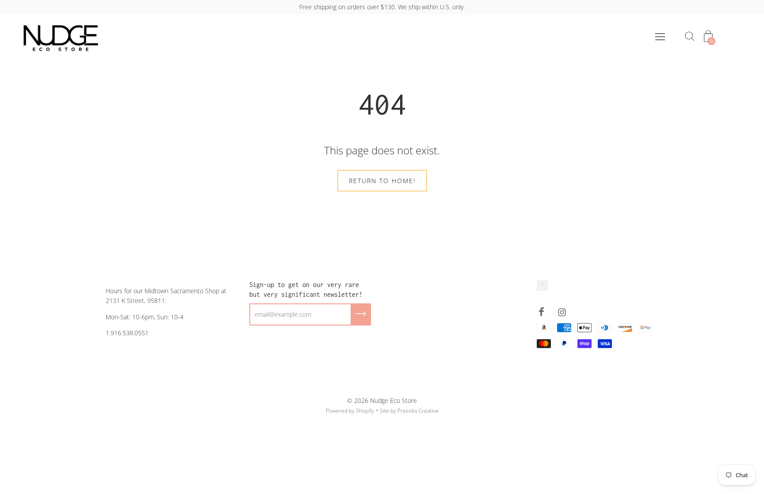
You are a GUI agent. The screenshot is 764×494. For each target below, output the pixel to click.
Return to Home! (382, 180)
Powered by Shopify (350, 410)
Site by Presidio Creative (409, 410)
